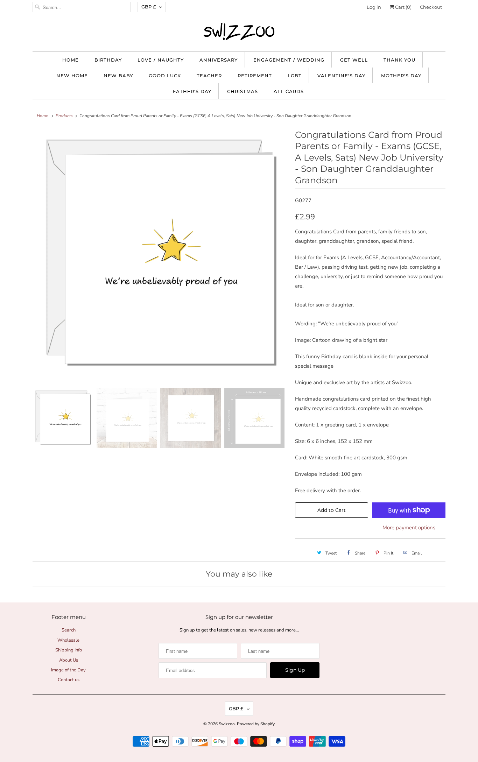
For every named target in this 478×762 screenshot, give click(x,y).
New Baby (118, 75)
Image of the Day (68, 670)
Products (64, 116)
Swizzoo (227, 724)
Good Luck (165, 75)
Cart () (403, 7)
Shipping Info (68, 650)
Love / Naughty (161, 60)
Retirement (255, 75)
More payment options (408, 527)
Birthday (108, 60)
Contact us (68, 680)
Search (69, 630)
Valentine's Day (341, 75)
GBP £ (148, 6)
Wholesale (68, 640)
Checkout (431, 7)
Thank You (399, 60)
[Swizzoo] (239, 31)
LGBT (295, 75)
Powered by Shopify (256, 724)
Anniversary (218, 60)
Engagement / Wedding (288, 60)
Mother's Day (401, 75)
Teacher (209, 75)
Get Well (354, 60)
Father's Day (192, 91)
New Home (72, 75)
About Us (68, 660)
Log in (374, 7)
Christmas (242, 91)
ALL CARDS (289, 91)
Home (70, 60)
